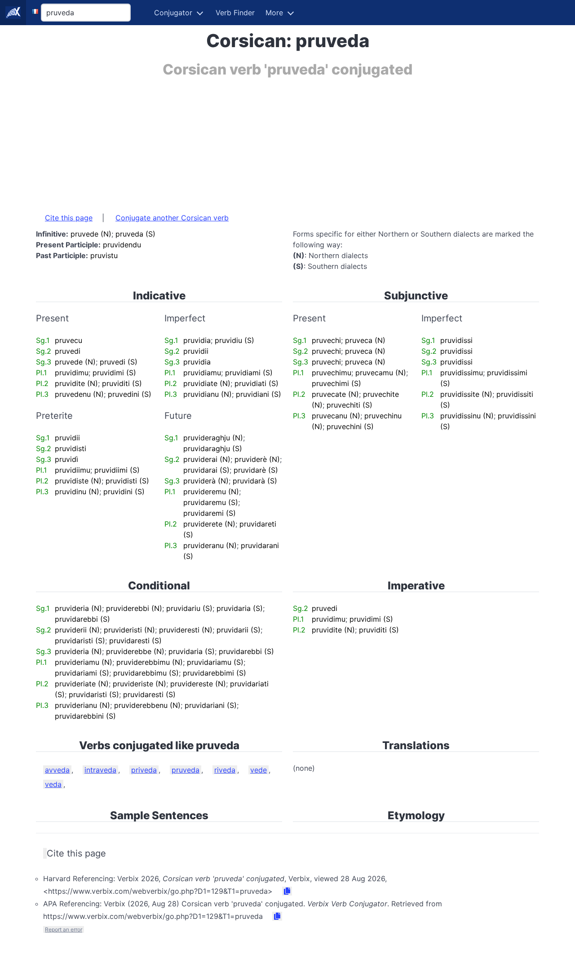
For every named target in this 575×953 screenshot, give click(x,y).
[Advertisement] (287, 140)
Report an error (63, 929)
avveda (57, 769)
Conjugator (173, 12)
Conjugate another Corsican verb (172, 217)
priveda (144, 769)
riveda (224, 769)
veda (53, 784)
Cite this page (69, 217)
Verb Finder (235, 12)
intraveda (100, 769)
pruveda (185, 769)
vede (258, 769)
